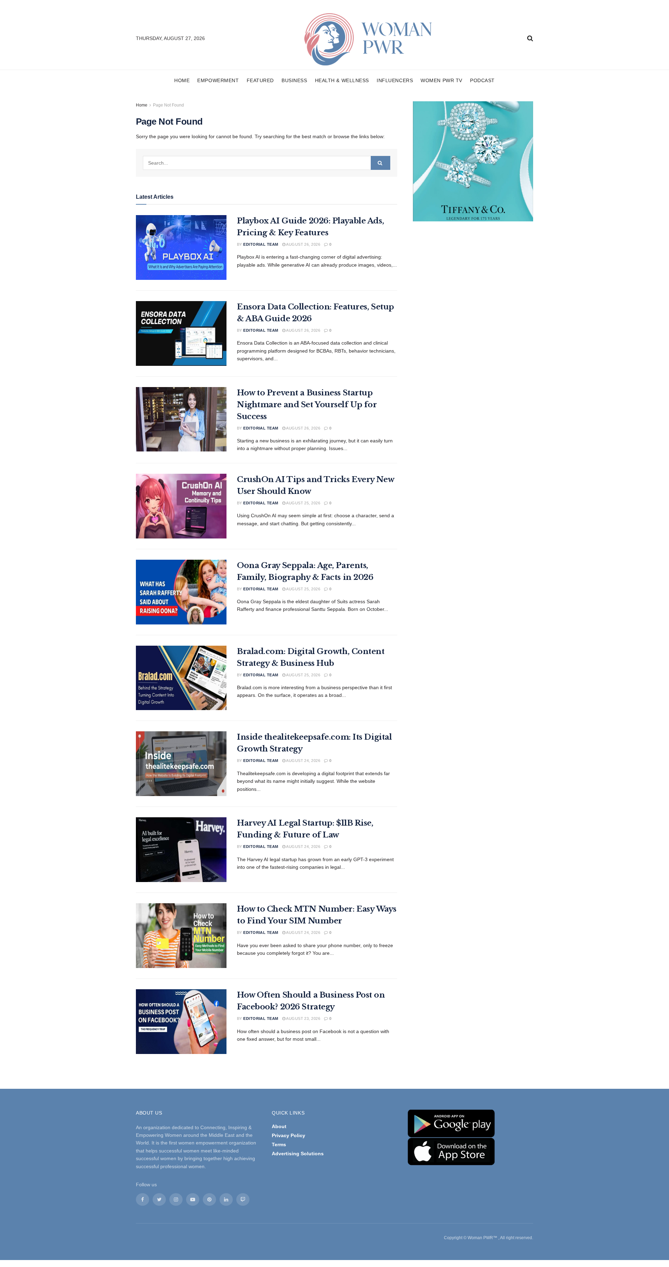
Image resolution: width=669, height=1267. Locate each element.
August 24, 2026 (302, 760)
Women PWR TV (441, 80)
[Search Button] (380, 163)
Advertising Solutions (298, 1153)
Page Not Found (168, 105)
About (279, 1126)
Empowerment (218, 80)
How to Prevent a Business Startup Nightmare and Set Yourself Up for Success (307, 404)
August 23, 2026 (302, 1018)
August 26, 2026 (302, 244)
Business (294, 80)
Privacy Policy (288, 1135)
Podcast (482, 80)
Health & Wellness (342, 80)
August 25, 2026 (302, 503)
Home (182, 80)
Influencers (395, 80)
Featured (260, 80)
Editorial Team (260, 244)
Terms (279, 1144)
